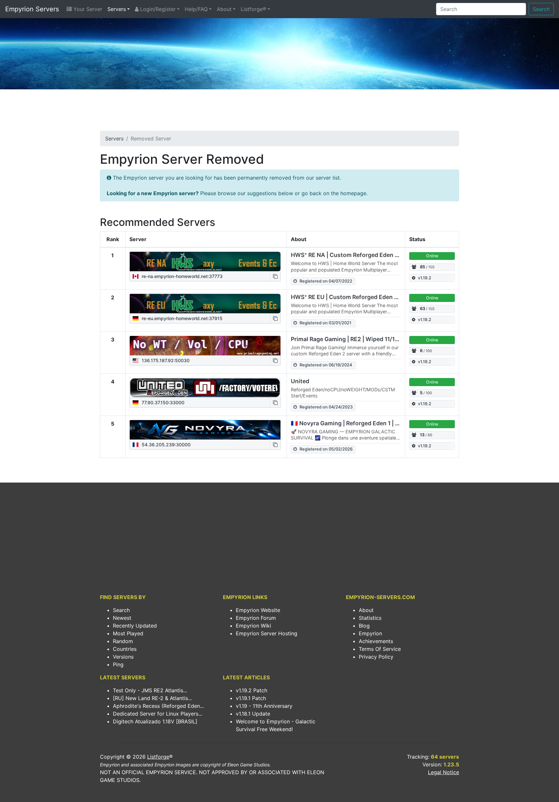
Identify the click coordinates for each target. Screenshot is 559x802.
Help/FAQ (196, 9)
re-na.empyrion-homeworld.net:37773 (181, 276)
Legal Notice (443, 772)
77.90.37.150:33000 (162, 402)
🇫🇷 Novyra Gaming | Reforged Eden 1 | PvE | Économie (364, 423)
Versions (123, 656)
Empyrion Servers (32, 9)
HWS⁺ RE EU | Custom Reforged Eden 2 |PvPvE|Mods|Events (373, 297)
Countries (125, 649)
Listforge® (253, 9)
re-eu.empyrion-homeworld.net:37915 (181, 318)
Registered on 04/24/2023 (326, 407)
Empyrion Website (258, 610)
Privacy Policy (376, 656)
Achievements (376, 641)
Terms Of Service (380, 649)
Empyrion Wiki (253, 625)
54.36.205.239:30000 (165, 444)
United (300, 381)
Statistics (370, 618)
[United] (205, 387)
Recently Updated (135, 625)
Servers (116, 9)
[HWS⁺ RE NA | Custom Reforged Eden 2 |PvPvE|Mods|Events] (205, 261)
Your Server (87, 9)
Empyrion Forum (256, 618)
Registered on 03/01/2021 (325, 322)
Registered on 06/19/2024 (326, 364)
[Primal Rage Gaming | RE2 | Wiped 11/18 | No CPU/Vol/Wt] (205, 345)
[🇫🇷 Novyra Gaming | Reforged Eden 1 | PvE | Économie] (205, 430)
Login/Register (157, 9)
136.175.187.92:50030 (165, 360)
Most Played (128, 633)
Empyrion (370, 633)
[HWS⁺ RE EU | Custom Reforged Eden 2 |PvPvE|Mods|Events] (205, 303)
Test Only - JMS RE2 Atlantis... (150, 690)
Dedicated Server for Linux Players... (157, 713)
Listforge (158, 756)
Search (541, 9)
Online (432, 255)
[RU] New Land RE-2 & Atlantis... (152, 698)
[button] (275, 276)
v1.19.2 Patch (251, 690)
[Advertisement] (279, 112)
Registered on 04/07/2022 (326, 281)
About (224, 9)
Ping (118, 664)
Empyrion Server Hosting (266, 633)
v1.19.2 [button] (424, 277)
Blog (364, 625)
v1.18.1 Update (253, 713)
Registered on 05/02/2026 (326, 449)
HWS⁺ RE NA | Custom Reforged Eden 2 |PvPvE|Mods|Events (374, 254)
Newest (122, 618)
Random (123, 641)
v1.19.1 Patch (251, 698)
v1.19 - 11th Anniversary (264, 706)
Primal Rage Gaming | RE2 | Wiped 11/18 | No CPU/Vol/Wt (368, 339)
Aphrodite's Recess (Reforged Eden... (158, 706)
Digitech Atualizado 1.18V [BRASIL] (155, 721)
